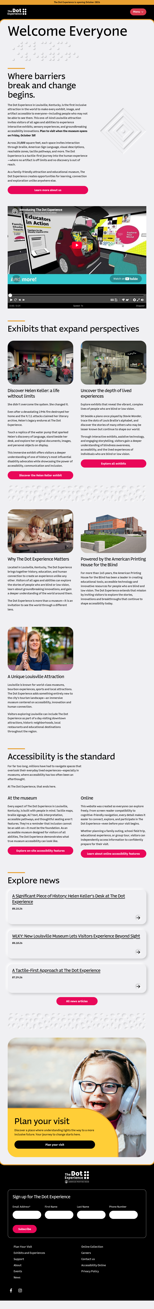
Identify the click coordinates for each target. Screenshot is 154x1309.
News (17, 1277)
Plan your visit (54, 1144)
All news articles (77, 1001)
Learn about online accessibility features (113, 853)
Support (19, 1259)
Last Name (83, 1206)
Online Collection (92, 1246)
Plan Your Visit (23, 1246)
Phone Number (117, 1206)
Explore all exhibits (113, 463)
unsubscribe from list (45, 1231)
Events (18, 1271)
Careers (86, 1253)
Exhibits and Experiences (29, 1253)
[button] (11, 300)
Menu (136, 11)
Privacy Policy (90, 1271)
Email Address (21, 1206)
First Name (51, 1206)
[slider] (10, 295)
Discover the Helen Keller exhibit (40, 475)
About (18, 1265)
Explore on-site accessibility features (40, 850)
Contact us (88, 1259)
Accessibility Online (93, 1265)
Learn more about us (47, 190)
